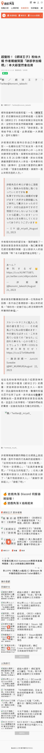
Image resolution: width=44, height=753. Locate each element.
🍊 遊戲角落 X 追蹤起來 (18, 503)
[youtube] (34, 2)
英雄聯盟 (13, 15)
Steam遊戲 (35, 15)
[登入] (38, 2)
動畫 (15, 551)
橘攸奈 (23, 15)
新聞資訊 (25, 8)
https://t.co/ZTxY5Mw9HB (21, 352)
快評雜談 (35, 8)
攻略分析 (5, 8)
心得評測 (15, 8)
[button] (42, 2)
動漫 (23, 551)
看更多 (22, 656)
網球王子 (6, 551)
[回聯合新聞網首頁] (2, 3)
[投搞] (31, 2)
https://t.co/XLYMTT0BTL (20, 272)
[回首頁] (7, 3)
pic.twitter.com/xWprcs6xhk (22, 276)
